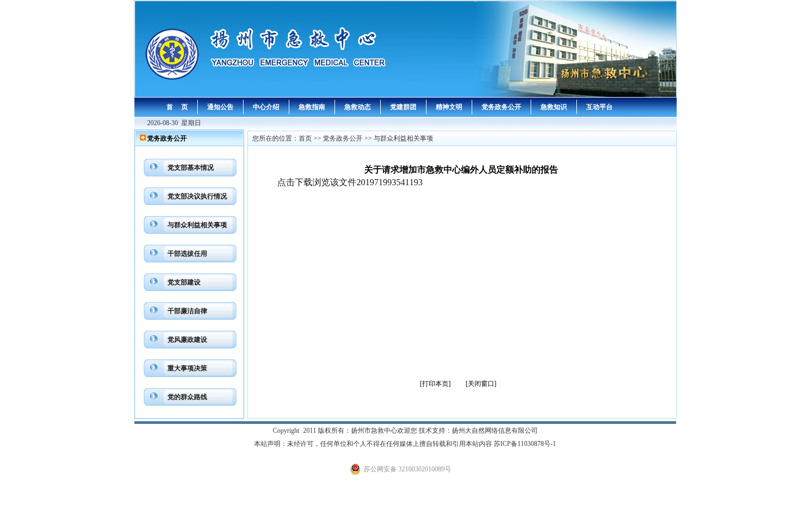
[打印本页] (435, 384)
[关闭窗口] (481, 384)
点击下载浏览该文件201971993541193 (350, 182)
